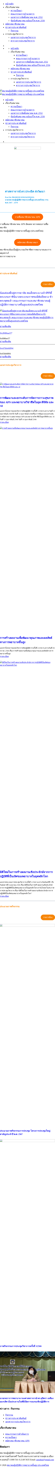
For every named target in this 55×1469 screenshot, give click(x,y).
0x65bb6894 (6, 348)
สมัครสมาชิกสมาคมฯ (27, 242)
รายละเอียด (4, 422)
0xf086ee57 (6, 333)
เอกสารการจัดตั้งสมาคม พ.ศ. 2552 (27, 17)
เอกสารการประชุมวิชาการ (23, 37)
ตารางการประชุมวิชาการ (23, 41)
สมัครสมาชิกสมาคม (15, 24)
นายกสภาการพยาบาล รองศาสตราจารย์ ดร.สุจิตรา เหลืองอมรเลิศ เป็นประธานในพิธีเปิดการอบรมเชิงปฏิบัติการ (27, 1400)
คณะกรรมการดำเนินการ (17, 1434)
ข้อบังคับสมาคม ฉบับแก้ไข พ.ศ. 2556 (28, 20)
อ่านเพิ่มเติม (5, 326)
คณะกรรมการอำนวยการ (22, 14)
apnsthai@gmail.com (45, 1460)
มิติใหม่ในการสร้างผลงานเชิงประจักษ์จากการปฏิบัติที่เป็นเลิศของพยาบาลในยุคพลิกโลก (26, 874)
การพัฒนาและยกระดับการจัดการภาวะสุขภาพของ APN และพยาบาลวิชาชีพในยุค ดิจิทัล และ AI (27, 401)
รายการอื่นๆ (47, 284)
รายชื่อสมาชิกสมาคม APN (27, 217)
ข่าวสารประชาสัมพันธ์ (15, 27)
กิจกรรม (14, 31)
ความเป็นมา (16, 10)
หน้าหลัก (9, 4)
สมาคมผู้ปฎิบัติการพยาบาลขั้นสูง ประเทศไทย (28, 1465)
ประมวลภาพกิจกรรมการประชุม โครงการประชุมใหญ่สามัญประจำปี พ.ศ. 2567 (25, 1132)
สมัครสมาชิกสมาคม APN (17, 1441)
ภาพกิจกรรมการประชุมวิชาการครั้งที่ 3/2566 (21, 1346)
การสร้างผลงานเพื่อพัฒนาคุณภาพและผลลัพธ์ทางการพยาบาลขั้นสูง (26, 640)
